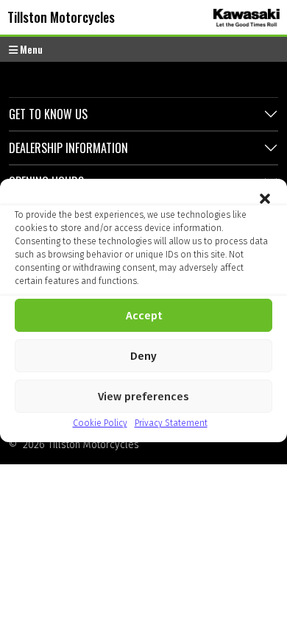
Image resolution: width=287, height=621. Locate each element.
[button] (265, 197)
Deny (143, 356)
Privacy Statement (171, 423)
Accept (144, 315)
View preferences (143, 396)
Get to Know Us (48, 114)
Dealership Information (68, 148)
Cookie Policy (100, 423)
